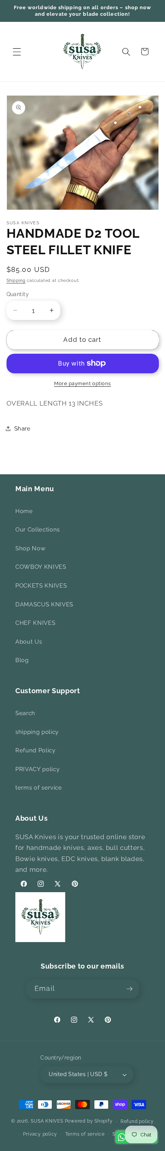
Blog (22, 660)
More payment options (82, 383)
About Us (28, 641)
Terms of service (85, 1134)
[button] (17, 51)
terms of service (38, 787)
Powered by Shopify (89, 1121)
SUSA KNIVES (47, 1121)
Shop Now (30, 548)
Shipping (16, 280)
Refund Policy (35, 750)
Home (24, 511)
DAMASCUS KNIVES (44, 604)
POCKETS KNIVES (41, 585)
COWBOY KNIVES (40, 566)
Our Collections (37, 529)
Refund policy (137, 1121)
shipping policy (37, 732)
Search (25, 713)
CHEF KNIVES (35, 622)
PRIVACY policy (37, 769)
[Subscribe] (129, 989)
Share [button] (22, 428)
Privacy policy (40, 1134)
